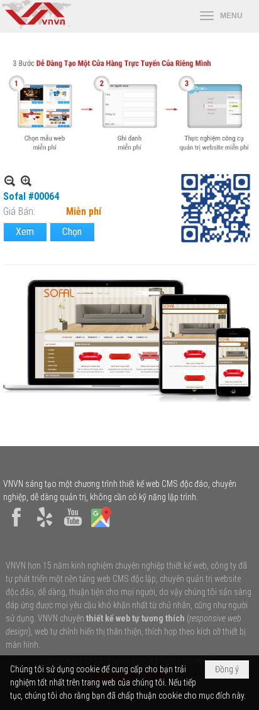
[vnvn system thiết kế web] (35, 26)
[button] (221, 16)
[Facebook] (16, 527)
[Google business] (101, 527)
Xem (25, 232)
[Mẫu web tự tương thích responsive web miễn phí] (129, 154)
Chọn (72, 232)
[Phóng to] (26, 180)
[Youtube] (73, 527)
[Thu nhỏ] (9, 180)
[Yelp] (44, 527)
